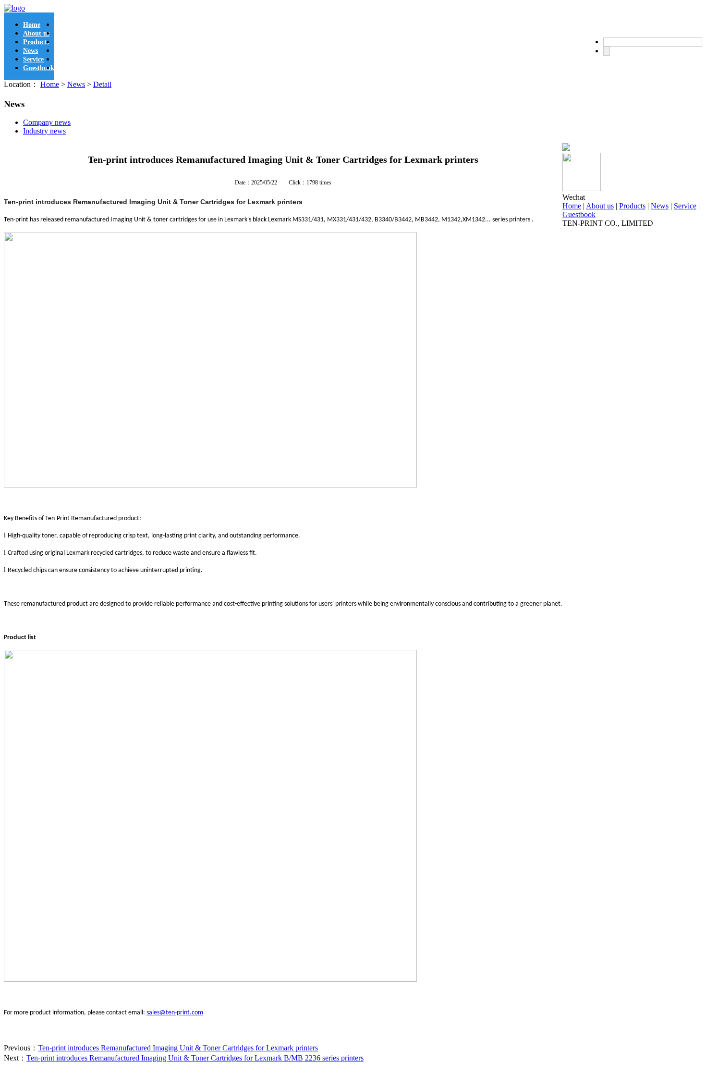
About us (36, 33)
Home (31, 24)
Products (36, 42)
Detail (102, 84)
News (30, 50)
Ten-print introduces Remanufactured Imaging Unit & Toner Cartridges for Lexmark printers (178, 1048)
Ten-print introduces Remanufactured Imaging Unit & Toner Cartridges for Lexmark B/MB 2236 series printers (195, 1058)
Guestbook (38, 68)
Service (33, 59)
